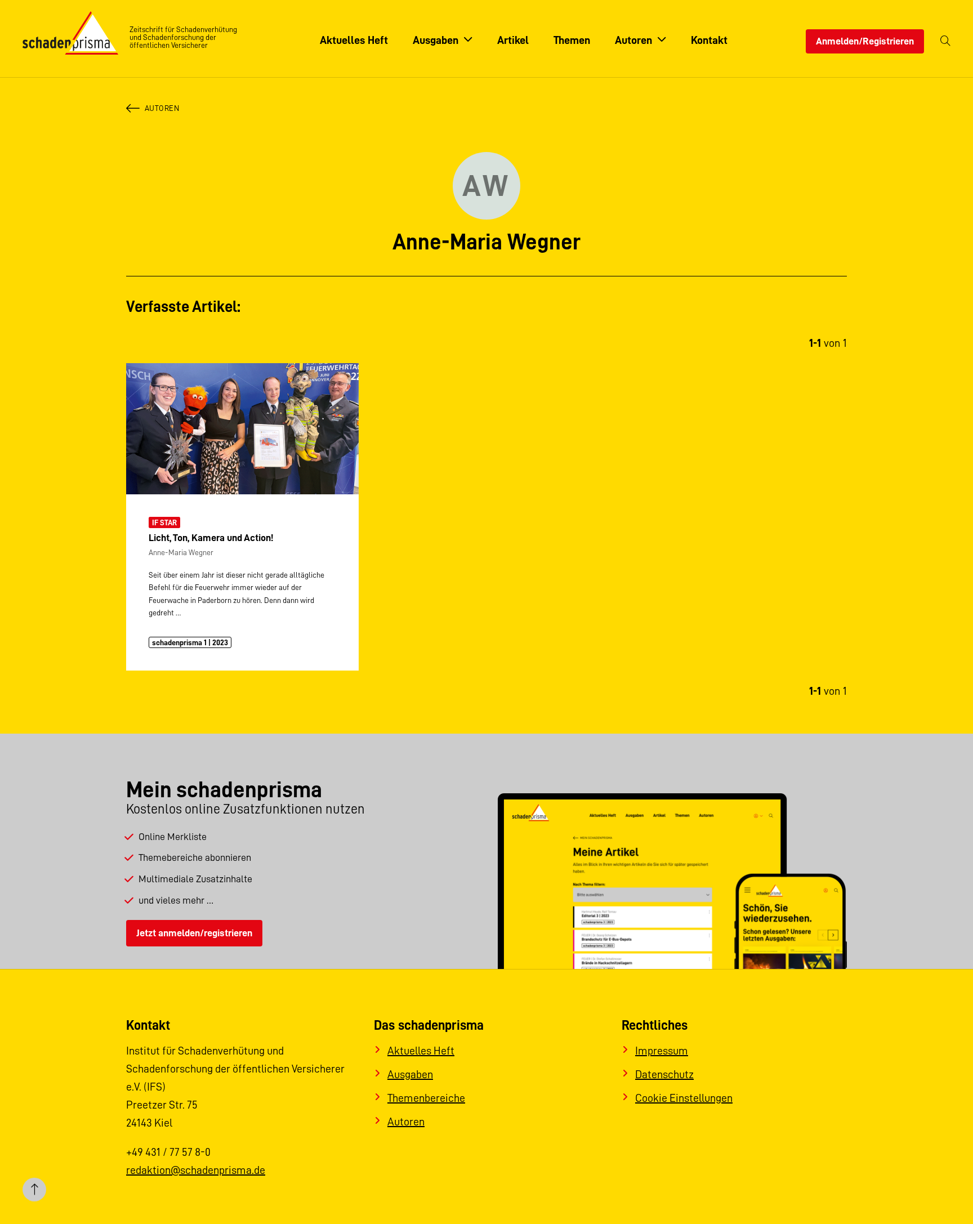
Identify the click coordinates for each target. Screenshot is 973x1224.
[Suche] (945, 41)
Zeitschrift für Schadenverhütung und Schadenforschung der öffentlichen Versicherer (183, 37)
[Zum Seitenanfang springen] (34, 1189)
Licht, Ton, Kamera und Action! (211, 538)
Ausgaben (410, 1074)
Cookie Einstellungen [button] (684, 1098)
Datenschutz (664, 1074)
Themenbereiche (426, 1098)
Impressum (661, 1050)
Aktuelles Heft (420, 1050)
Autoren (162, 108)
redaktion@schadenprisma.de (195, 1170)
